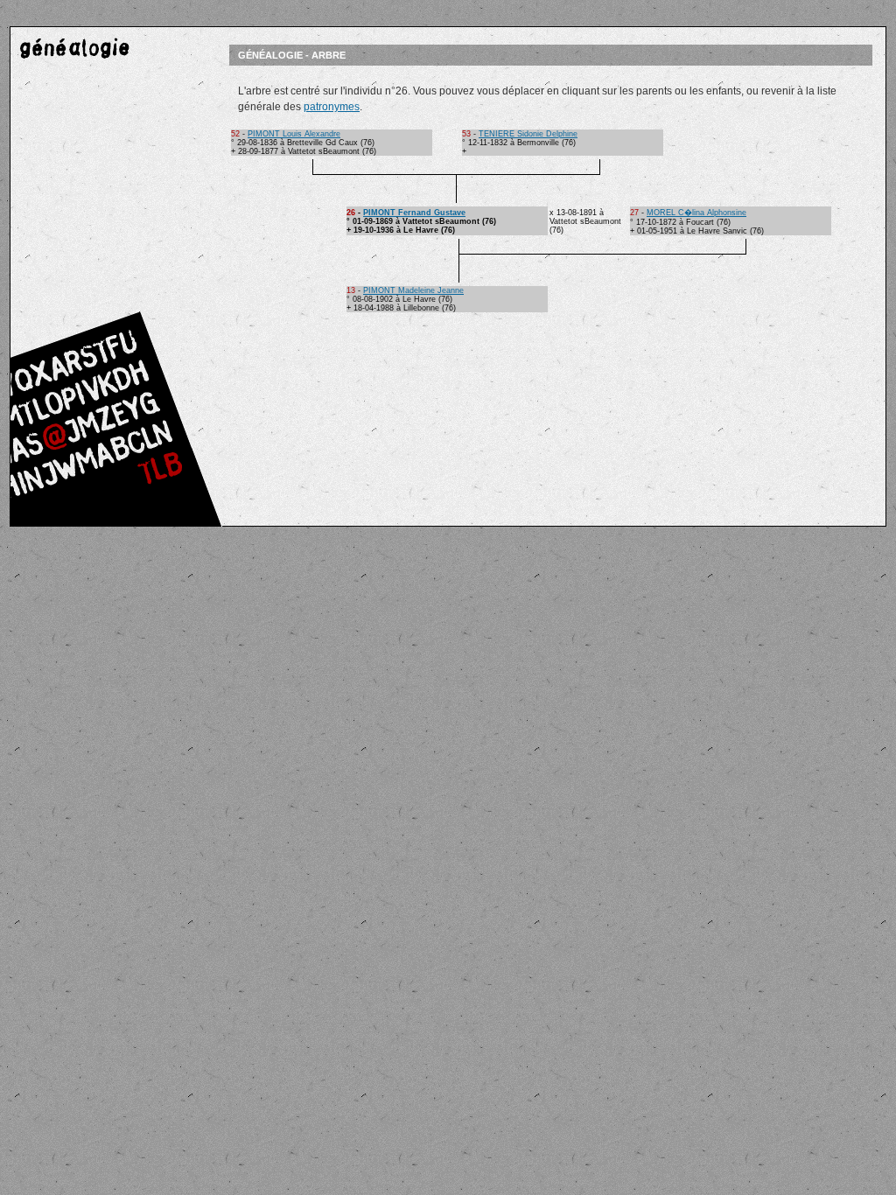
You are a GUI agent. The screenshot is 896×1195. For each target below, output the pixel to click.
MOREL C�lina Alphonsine (696, 212)
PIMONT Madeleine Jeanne (413, 290)
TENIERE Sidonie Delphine (528, 133)
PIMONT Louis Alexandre (294, 133)
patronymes (332, 107)
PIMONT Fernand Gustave (414, 212)
